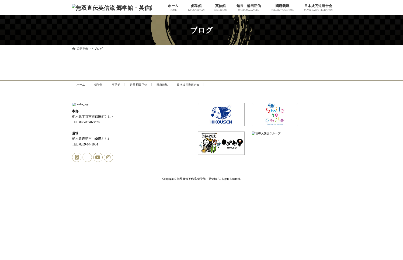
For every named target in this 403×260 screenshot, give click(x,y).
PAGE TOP (389, 247)
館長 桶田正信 (138, 84)
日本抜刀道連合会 (188, 84)
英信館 (116, 84)
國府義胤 (162, 84)
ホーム (80, 84)
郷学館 (98, 84)
